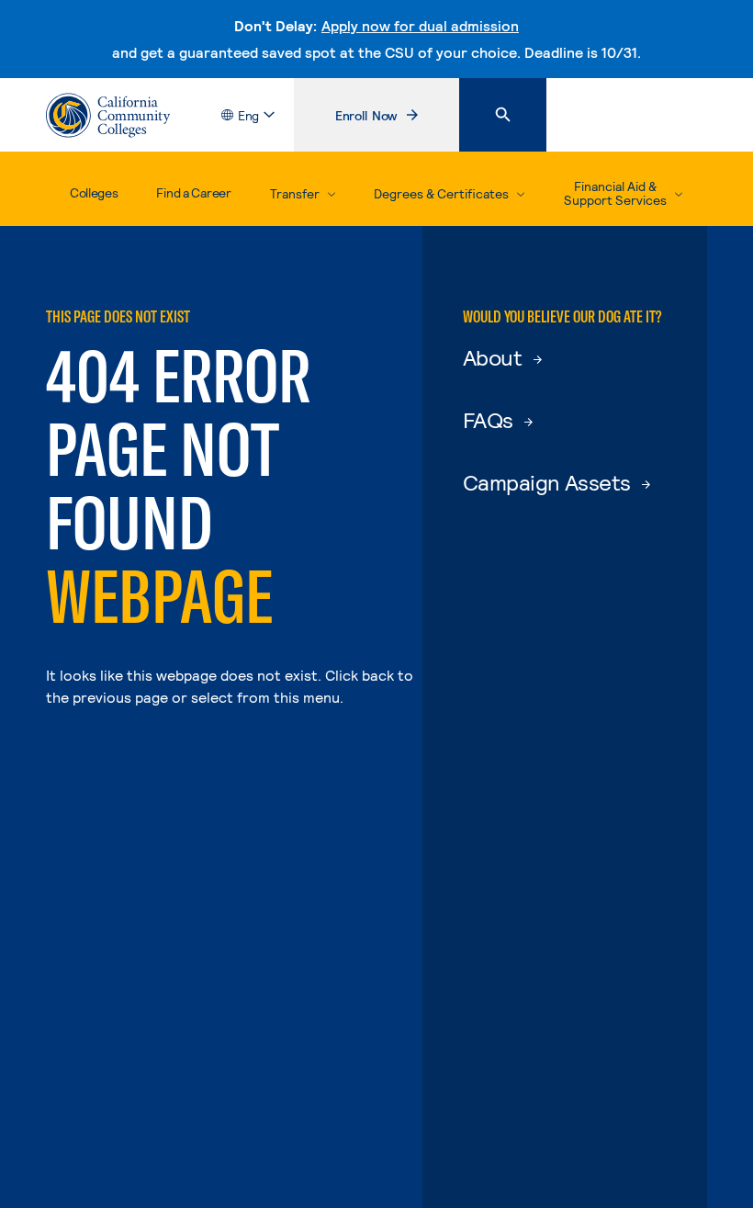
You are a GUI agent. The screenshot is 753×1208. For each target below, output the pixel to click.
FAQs (490, 419)
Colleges (94, 192)
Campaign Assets (549, 482)
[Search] (502, 115)
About (494, 357)
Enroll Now (396, 119)
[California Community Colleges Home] (108, 115)
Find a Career (193, 192)
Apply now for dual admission (420, 25)
